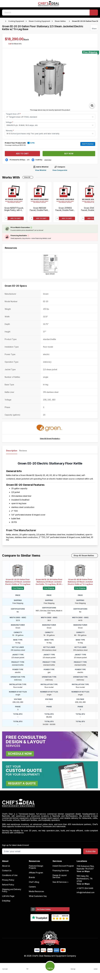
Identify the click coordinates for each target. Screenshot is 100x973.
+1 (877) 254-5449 (85, 888)
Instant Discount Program (63, 866)
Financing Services (61, 871)
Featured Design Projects (36, 867)
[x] (50, 925)
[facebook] (40, 925)
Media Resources (36, 891)
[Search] (94, 13)
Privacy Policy (8, 880)
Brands (32, 877)
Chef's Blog (34, 882)
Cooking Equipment (16, 21)
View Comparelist (59, 170)
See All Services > (60, 882)
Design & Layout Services (60, 876)
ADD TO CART (16, 218)
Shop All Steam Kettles (84, 555)
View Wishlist (40, 170)
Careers (32, 887)
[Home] (3, 21)
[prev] (5, 80)
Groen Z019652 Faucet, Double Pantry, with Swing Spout (65, 209)
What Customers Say (38, 896)
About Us (6, 866)
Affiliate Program (36, 873)
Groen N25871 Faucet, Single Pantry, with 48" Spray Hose (14, 209)
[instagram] (60, 925)
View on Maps (83, 871)
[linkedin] (55, 925)
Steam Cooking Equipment (39, 21)
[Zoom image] (92, 105)
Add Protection (88, 144)
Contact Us (6, 871)
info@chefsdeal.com (85, 892)
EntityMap (6, 901)
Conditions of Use (9, 875)
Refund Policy (8, 885)
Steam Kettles (60, 21)
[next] (95, 80)
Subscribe (91, 851)
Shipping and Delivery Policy (11, 890)
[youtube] (45, 925)
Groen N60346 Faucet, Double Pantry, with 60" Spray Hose (39, 209)
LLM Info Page (8, 896)
